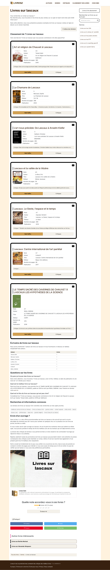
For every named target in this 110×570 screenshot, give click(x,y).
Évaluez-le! (43, 511)
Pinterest (27, 528)
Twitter (61, 523)
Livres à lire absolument (89, 10)
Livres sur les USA (85, 28)
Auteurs (49, 3)
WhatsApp (61, 528)
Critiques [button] (58, 72)
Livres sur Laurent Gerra (87, 47)
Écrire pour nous (33, 566)
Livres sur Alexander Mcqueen (21, 546)
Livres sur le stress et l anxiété (89, 32)
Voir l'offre (27, 72)
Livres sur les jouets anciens (88, 35)
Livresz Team (22, 490)
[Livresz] (17, 3)
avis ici (16, 390)
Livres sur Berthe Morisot (20, 541)
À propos (12, 566)
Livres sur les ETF (85, 39)
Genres (57, 3)
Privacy (41, 566)
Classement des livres (81, 3)
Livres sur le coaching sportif (89, 43)
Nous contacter (48, 566)
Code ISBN (95, 3)
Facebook (27, 523)
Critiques (66, 3)
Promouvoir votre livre (22, 566)
